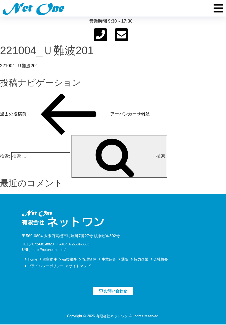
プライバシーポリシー (45, 266)
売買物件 (69, 259)
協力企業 (140, 259)
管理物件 (88, 259)
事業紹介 (108, 259)
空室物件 (49, 259)
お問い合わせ (115, 291)
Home (32, 259)
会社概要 (160, 259)
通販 (124, 259)
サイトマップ (79, 266)
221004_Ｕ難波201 (19, 65)
